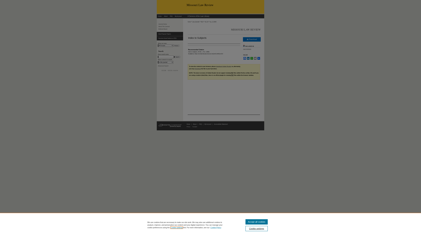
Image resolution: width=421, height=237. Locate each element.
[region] (210, 225)
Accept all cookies (256, 222)
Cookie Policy (215, 228)
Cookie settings (177, 228)
